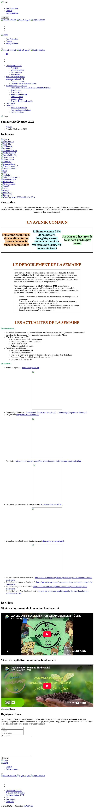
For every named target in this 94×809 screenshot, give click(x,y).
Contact (9, 11)
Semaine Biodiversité (19, 94)
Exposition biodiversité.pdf (51, 504)
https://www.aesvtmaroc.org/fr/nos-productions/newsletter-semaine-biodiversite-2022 (48, 461)
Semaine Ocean (17, 97)
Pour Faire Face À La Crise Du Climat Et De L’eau (31, 88)
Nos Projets (10, 103)
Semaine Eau (16, 90)
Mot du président (17, 70)
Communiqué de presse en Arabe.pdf (72, 412)
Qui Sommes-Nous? (14, 66)
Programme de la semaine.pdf (27, 415)
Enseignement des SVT (15, 79)
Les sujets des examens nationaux (24, 83)
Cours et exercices (18, 81)
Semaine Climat (17, 99)
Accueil (9, 127)
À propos (14, 68)
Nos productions (17, 112)
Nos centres (15, 74)
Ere (7, 797)
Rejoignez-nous (12, 13)
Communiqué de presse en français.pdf (41, 412)
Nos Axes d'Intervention (15, 77)
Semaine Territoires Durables (22, 101)
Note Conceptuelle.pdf (30, 368)
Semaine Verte (16, 92)
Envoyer (5, 758)
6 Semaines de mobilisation (16, 86)
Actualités (10, 105)
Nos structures (16, 72)
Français (13, 20)
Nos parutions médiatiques (21, 110)
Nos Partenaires (12, 8)
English (41, 20)
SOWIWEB (28, 806)
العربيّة (27, 20)
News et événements (19, 108)
